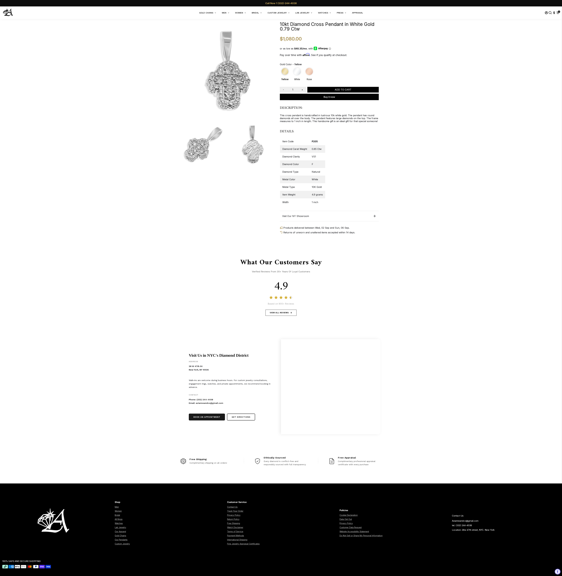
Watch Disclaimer (235, 527)
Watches (119, 523)
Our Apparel (120, 531)
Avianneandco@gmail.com (465, 520)
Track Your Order (235, 511)
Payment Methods (235, 535)
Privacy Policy (233, 515)
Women (118, 511)
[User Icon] (546, 13)
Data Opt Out (346, 519)
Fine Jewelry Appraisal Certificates (243, 544)
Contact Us (232, 507)
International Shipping (237, 540)
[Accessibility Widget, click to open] (558, 572)
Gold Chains (120, 535)
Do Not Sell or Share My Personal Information (361, 535)
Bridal (117, 515)
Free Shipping (233, 523)
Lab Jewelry (120, 527)
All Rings (118, 519)
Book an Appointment (206, 417)
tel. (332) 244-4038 (462, 525)
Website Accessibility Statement (354, 531)
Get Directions (241, 417)
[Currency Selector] (554, 13)
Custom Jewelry (122, 544)
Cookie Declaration (349, 515)
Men (117, 507)
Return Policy (233, 519)
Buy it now (329, 96)
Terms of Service (235, 531)
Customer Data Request (351, 527)
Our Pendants (121, 540)
